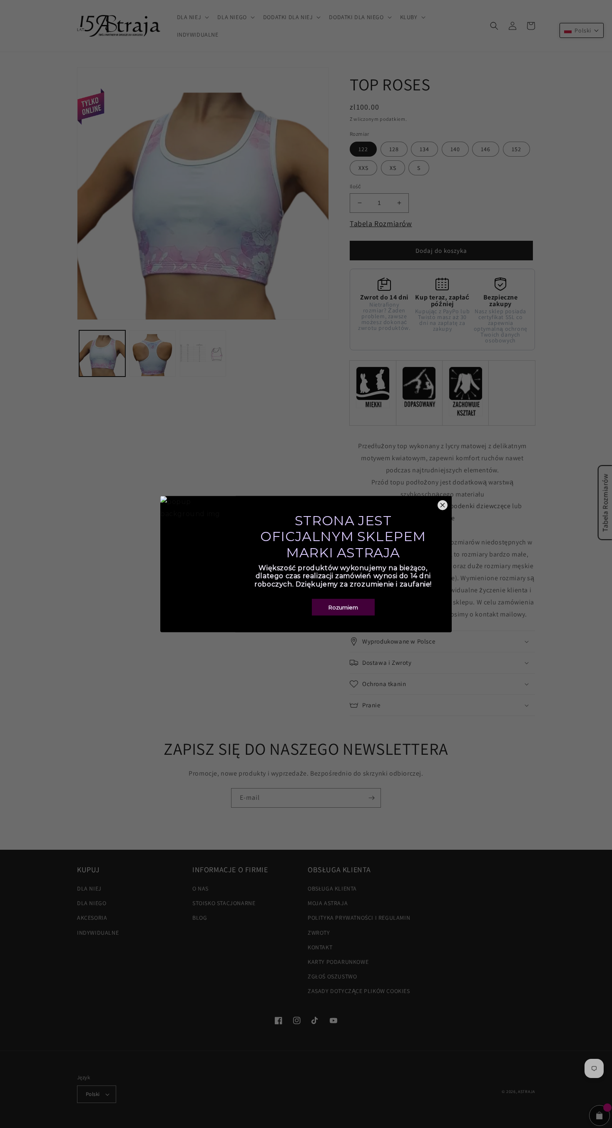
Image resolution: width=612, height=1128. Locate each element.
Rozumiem (343, 607)
